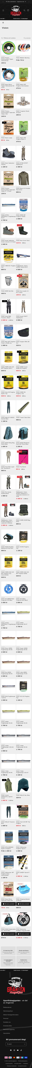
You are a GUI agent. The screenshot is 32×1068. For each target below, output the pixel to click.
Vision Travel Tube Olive (23, 417)
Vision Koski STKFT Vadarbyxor (22, 317)
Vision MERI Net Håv (7, 291)
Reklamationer (7, 1007)
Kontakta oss (7, 1022)
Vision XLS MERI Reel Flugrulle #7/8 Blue (7, 599)
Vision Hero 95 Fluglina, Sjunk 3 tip (8, 393)
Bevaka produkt (9, 904)
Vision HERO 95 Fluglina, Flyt (21, 393)
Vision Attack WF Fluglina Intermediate (22, 85)
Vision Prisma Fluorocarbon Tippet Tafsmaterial (7, 59)
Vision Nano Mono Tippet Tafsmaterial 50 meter (7, 86)
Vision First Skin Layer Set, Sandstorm (7, 467)
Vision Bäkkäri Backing (22, 57)
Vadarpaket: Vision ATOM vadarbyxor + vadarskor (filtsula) (7, 521)
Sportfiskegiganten (12, 1060)
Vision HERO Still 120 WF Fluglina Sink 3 (7, 367)
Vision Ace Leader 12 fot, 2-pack (22, 291)
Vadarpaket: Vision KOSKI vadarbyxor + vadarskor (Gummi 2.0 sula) (22, 494)
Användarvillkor (7, 1025)
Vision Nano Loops (6, 137)
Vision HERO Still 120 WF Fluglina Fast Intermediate (7, 573)
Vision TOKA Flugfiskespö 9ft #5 (6, 772)
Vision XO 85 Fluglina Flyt (22, 547)
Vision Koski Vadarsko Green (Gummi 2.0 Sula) (8, 241)
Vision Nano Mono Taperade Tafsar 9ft (7, 899)
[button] (3, 10)
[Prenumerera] (24, 1044)
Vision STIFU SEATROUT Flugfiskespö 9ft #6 (8, 624)
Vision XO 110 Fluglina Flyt (22, 697)
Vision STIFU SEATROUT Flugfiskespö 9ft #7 (8, 216)
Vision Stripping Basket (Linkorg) (23, 899)
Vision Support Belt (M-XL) (23, 342)
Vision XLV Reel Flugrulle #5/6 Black (22, 599)
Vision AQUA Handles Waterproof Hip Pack (7, 547)
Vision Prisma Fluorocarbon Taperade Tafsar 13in (8, 112)
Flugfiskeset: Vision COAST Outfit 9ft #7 (22, 266)
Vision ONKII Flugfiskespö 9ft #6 (6, 722)
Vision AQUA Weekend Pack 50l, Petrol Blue (22, 443)
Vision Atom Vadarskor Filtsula (7, 163)
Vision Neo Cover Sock (23, 240)
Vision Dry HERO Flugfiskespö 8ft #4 (6, 673)
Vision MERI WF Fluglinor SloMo (21, 215)
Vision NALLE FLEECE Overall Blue (7, 418)
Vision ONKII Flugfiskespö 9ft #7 (21, 623)
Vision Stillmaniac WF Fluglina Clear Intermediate (7, 874)
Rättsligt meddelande (11, 1065)
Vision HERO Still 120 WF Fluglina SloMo (22, 572)
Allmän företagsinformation (11, 1014)
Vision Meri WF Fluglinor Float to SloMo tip (8, 342)
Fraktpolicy (25, 1063)
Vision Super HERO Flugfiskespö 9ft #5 (21, 649)
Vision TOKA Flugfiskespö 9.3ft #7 (22, 772)
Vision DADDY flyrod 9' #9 (22, 873)
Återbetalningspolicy (9, 1029)
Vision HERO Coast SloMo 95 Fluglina (21, 367)
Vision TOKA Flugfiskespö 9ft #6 (21, 746)
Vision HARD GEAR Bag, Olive (23, 520)
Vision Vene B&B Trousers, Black (6, 317)
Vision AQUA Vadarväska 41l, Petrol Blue (8, 929)
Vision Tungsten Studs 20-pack (22, 111)
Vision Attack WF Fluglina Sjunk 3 (21, 138)
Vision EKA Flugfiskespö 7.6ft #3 (8, 697)
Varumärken (6, 1033)
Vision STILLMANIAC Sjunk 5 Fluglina (7, 848)
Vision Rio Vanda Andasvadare (6, 492)
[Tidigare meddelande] (3, 2)
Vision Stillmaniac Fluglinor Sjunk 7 (21, 848)
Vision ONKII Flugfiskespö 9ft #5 (21, 722)
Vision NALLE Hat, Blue (23, 795)
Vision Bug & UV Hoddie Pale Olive (23, 189)
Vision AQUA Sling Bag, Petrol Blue (8, 443)
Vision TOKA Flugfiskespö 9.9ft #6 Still (7, 747)
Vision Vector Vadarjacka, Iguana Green (6, 797)
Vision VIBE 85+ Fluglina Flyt (8, 266)
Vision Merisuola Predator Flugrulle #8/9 (23, 929)
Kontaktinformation (22, 1065)
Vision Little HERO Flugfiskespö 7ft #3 (21, 673)
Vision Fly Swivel (21, 466)
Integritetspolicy (9, 1063)
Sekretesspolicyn (8, 1011)
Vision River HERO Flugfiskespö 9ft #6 (6, 649)
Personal (5, 1018)
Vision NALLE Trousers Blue (8, 822)
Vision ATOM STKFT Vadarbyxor (22, 163)
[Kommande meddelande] (29, 2)
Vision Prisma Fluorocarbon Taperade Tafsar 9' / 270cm (8, 190)
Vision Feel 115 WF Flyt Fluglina (23, 822)
